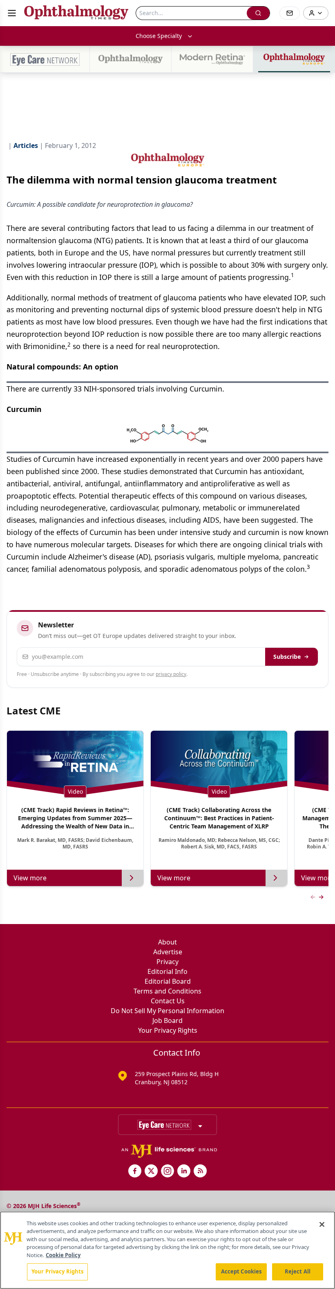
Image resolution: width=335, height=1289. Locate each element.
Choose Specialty (159, 36)
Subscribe (287, 656)
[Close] (322, 1224)
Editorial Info (167, 971)
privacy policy (171, 674)
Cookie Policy (63, 1255)
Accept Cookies (241, 1271)
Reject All (297, 1271)
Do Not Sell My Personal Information (167, 1010)
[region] (167, 1250)
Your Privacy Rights (167, 1030)
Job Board (167, 1020)
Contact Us (168, 1000)
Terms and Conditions (167, 991)
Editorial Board (168, 981)
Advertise (167, 951)
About (167, 942)
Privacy (167, 961)
